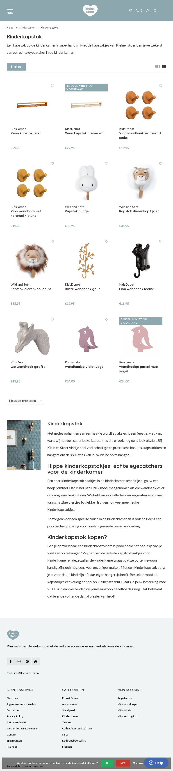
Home (10, 27)
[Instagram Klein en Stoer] (19, 661)
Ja (107, 763)
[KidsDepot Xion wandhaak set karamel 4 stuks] (32, 182)
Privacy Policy (15, 716)
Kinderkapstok (49, 27)
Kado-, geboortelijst (74, 740)
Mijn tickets (125, 710)
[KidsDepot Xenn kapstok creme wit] (86, 105)
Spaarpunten (14, 740)
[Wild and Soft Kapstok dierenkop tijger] (140, 182)
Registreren (125, 698)
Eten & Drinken (71, 698)
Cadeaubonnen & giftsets (77, 728)
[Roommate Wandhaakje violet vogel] (86, 338)
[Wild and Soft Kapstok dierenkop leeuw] (32, 260)
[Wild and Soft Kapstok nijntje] (86, 182)
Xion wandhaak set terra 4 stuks (140, 135)
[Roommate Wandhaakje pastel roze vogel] (140, 338)
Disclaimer (13, 710)
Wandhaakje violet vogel (85, 367)
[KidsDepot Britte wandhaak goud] (86, 260)
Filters (17, 66)
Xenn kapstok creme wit (84, 133)
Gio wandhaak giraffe (28, 367)
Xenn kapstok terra (26, 133)
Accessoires (69, 704)
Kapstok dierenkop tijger (139, 211)
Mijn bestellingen (128, 704)
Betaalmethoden (17, 722)
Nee (123, 763)
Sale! (65, 734)
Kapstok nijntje (77, 211)
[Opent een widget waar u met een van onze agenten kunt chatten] (156, 763)
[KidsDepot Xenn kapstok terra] (32, 105)
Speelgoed (68, 710)
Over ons (12, 698)
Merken (67, 746)
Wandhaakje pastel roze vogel (138, 369)
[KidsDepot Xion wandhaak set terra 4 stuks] (140, 105)
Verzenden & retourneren (23, 728)
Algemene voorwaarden (21, 704)
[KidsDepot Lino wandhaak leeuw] (140, 260)
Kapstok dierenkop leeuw (31, 289)
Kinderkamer (27, 27)
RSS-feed (12, 746)
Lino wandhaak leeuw (136, 289)
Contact (11, 734)
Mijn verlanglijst (127, 716)
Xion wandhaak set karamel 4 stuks (26, 213)
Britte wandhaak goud (82, 289)
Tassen (66, 722)
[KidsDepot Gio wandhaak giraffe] (32, 338)
